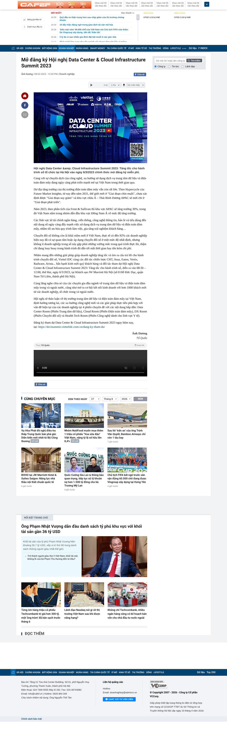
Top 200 (211, 672)
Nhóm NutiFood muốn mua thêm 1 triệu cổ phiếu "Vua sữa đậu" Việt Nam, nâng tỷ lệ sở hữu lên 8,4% (83, 436)
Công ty (161, 66)
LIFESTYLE (175, 48)
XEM (140, 398)
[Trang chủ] (13, 48)
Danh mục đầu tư (34, 27)
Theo (90, 345)
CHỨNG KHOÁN (32, 48)
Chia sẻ (140, 74)
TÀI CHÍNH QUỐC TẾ (116, 48)
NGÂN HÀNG (82, 48)
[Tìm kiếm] (194, 60)
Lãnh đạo (190, 66)
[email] (24, 114)
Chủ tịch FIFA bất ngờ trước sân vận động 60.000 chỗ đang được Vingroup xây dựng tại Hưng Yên (126, 478)
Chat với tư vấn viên (121, 699)
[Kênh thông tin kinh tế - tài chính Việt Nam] (54, 5)
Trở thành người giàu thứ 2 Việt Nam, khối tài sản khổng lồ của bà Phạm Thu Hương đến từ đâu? (52, 557)
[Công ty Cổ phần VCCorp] (178, 684)
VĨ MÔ (131, 48)
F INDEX (202, 48)
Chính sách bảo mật (31, 719)
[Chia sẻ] (24, 105)
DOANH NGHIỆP (66, 48)
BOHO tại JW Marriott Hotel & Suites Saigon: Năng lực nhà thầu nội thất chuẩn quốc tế (39, 478)
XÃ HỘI (19, 48)
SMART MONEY (97, 48)
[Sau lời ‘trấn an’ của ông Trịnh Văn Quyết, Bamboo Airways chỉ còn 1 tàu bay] (127, 415)
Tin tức (175, 66)
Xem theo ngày (77, 399)
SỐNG (165, 48)
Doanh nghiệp (66, 74)
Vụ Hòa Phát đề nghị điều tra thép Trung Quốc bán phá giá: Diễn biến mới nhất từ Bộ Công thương (39, 436)
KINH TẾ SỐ (141, 48)
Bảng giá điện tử (34, 19)
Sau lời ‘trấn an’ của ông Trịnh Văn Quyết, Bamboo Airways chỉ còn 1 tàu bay (126, 434)
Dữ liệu (193, 48)
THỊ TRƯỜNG (155, 48)
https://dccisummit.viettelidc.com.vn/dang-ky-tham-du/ (71, 327)
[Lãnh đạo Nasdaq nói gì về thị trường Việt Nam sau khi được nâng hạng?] (84, 594)
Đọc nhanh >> (127, 13)
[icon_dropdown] (206, 4)
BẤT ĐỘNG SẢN (49, 48)
